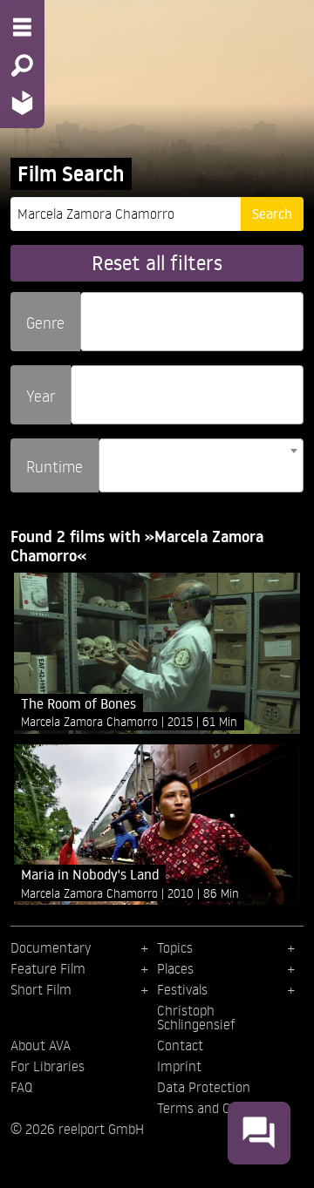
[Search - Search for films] (22, 65)
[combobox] (192, 321)
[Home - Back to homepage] (22, 102)
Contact (180, 1045)
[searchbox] (91, 314)
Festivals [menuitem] (182, 989)
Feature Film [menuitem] (47, 968)
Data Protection (203, 1087)
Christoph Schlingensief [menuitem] (196, 1017)
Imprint (179, 1066)
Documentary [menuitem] (50, 947)
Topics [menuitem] (175, 947)
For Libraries (47, 1066)
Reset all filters (157, 262)
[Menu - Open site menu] (22, 27)
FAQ (21, 1087)
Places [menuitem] (175, 968)
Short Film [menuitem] (41, 989)
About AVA (40, 1045)
